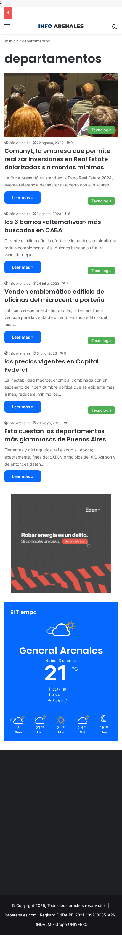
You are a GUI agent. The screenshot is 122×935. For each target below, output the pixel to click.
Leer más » (22, 197)
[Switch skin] (115, 28)
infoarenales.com (20, 915)
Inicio (13, 41)
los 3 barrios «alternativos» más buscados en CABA (52, 226)
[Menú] (7, 28)
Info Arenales (19, 142)
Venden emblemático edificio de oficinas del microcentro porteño (54, 295)
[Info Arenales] (61, 26)
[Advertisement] (61, 824)
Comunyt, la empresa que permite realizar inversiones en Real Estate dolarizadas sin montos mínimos (57, 159)
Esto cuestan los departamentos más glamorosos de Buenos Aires (55, 435)
